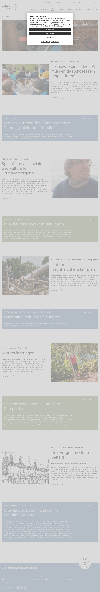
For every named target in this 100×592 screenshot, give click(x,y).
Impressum (55, 42)
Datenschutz (45, 42)
